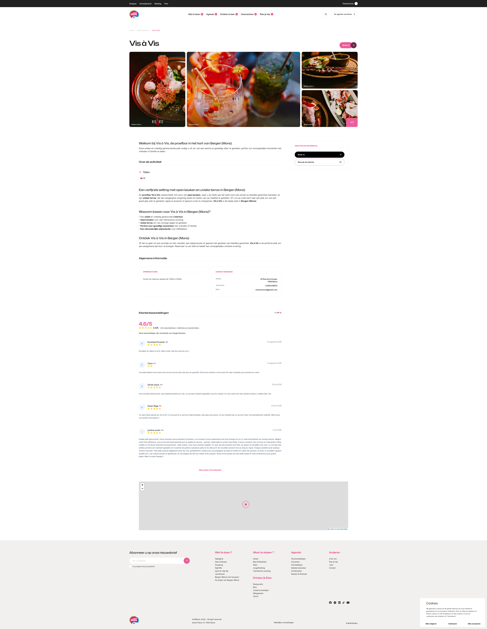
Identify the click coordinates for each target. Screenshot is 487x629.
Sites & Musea (221, 562)
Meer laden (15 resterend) (210, 470)
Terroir (255, 596)
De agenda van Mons (343, 14)
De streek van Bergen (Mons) (227, 580)
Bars (255, 587)
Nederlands (348, 3)
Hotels (255, 559)
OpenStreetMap (342, 529)
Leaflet (331, 529)
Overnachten (247, 14)
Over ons (333, 559)
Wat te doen (194, 14)
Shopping (219, 565)
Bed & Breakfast (259, 562)
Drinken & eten (227, 14)
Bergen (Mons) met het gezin (227, 577)
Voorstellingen (297, 565)
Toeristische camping (262, 571)
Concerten (295, 562)
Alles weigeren (430, 624)
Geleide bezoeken (298, 568)
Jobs (331, 565)
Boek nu (346, 45)
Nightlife (218, 568)
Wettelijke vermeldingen (284, 622)
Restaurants (143, 30)
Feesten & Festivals (299, 574)
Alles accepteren (474, 624)
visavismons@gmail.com (266, 290)
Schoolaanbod (145, 4)
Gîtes (255, 565)
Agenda (210, 14)
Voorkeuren (452, 624)
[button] (246, 504)
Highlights (219, 559)
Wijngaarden (258, 593)
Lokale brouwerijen (261, 590)
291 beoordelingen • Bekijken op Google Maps (179, 328)
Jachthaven (220, 574)
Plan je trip (265, 14)
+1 (352, 122)
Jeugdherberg (259, 568)
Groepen (132, 4)
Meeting (157, 4)
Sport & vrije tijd (221, 571)
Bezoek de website (306, 162)
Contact (332, 568)
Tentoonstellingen (298, 559)
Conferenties (296, 571)
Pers (166, 4)
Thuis (131, 30)
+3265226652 (271, 286)
